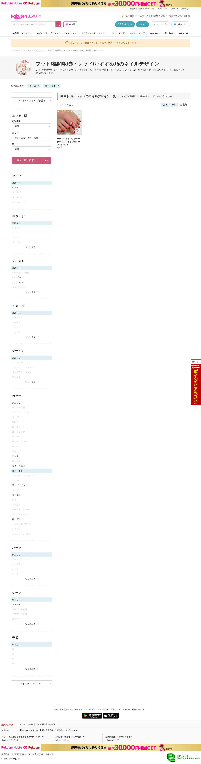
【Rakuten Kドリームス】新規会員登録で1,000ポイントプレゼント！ (49, 730)
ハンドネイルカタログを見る (30, 100)
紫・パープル (18, 485)
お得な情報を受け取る (157, 16)
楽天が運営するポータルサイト (119, 737)
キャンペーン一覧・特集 (161, 33)
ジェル (15, 187)
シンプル (16, 277)
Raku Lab (183, 33)
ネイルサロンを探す (30, 683)
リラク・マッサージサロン (94, 33)
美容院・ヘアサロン (22, 33)
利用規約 (78, 709)
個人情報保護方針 (19, 754)
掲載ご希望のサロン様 (179, 16)
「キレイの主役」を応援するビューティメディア (22, 737)
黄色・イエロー (19, 466)
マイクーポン (162, 24)
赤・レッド (50, 86)
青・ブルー (17, 495)
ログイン (142, 24)
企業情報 (5, 754)
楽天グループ (163, 9)
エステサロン (69, 33)
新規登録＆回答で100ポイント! (142, 9)
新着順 (183, 104)
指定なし (16, 402)
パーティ (16, 619)
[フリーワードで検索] (58, 24)
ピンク (15, 456)
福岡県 (58, 50)
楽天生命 (174, 9)
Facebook (136, 709)
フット (50, 50)
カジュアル (17, 282)
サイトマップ (90, 709)
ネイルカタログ (137, 33)
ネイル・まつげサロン (47, 33)
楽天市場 (184, 9)
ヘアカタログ (118, 33)
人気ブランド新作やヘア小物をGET (70, 737)
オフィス (16, 604)
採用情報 (49, 754)
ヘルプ (141, 16)
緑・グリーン (18, 519)
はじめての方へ (129, 16)
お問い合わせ (103, 709)
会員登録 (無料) (124, 24)
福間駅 (89, 50)
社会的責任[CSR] (36, 754)
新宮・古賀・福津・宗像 (73, 50)
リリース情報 (124, 709)
